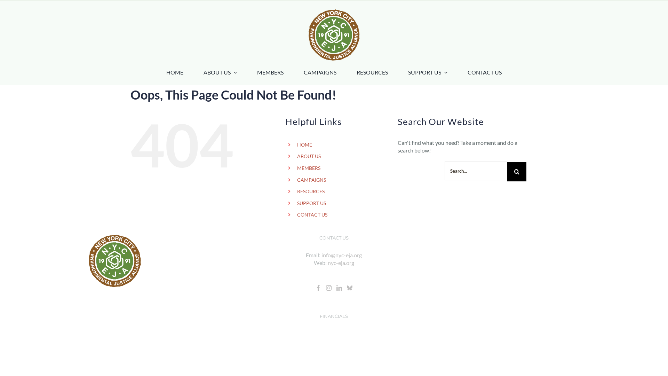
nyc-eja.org (341, 262)
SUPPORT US (311, 203)
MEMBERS (308, 168)
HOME (304, 145)
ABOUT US (309, 156)
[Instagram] (329, 288)
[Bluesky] (349, 288)
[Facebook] (318, 288)
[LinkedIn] (339, 288)
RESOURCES (311, 191)
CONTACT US (312, 215)
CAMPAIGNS (311, 180)
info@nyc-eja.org (341, 255)
